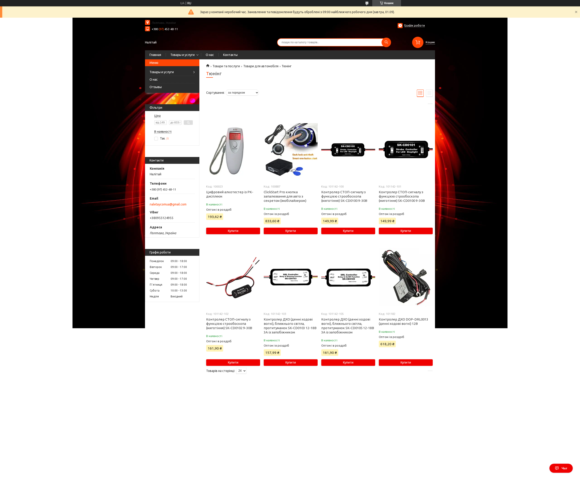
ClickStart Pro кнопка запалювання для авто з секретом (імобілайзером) (285, 196)
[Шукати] (386, 42)
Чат (564, 468)
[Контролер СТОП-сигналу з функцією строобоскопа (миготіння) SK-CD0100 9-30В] (348, 150)
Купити (233, 231)
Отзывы (156, 87)
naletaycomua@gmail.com (168, 204)
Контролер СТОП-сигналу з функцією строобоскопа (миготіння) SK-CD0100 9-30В (344, 196)
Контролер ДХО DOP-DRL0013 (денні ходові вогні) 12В (403, 321)
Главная (155, 54)
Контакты (230, 54)
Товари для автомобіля (260, 66)
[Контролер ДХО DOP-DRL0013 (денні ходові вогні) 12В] (406, 277)
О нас (210, 54)
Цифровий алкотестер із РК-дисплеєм (229, 194)
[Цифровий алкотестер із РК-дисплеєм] (233, 150)
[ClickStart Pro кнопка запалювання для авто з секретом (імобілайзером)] (290, 150)
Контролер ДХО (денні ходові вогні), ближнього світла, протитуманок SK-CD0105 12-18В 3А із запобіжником (347, 325)
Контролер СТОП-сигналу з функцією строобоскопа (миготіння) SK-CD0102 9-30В (229, 323)
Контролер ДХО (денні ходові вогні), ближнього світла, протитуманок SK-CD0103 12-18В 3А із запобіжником (290, 325)
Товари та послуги (226, 66)
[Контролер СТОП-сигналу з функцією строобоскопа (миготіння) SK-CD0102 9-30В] (233, 277)
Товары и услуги (182, 54)
